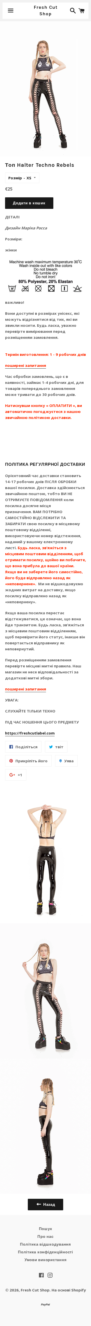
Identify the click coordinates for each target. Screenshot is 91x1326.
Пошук (45, 1229)
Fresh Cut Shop (45, 10)
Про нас (45, 1236)
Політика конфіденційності (45, 1252)
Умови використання (46, 1260)
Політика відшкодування (45, 1244)
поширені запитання (25, 365)
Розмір (15, 177)
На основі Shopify (69, 1289)
